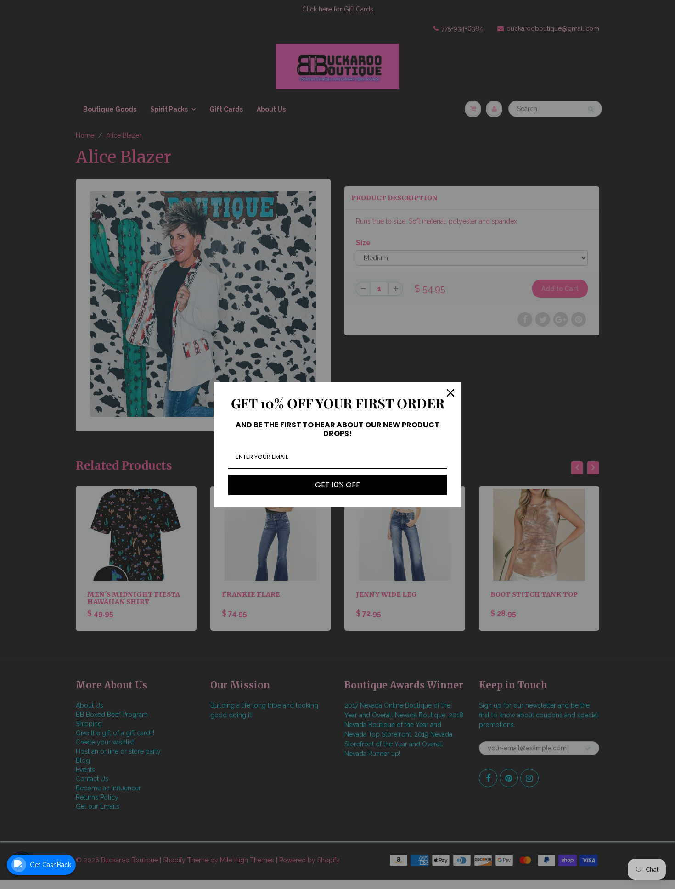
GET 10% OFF (337, 485)
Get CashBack (50, 864)
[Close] (450, 393)
